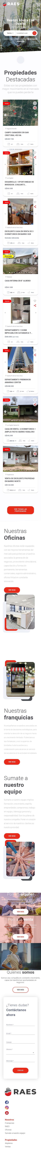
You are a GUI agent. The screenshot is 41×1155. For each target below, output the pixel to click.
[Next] (36, 115)
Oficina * (9, 1049)
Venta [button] (9, 33)
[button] (20, 1052)
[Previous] (5, 115)
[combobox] (23, 33)
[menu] (36, 3)
